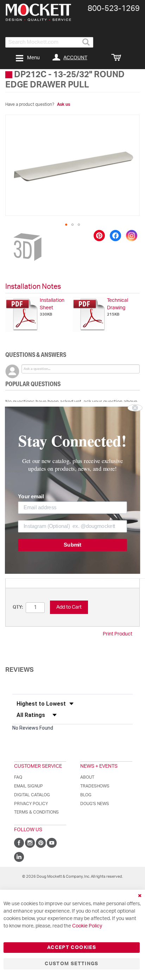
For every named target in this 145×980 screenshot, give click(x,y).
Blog (86, 795)
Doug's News (94, 804)
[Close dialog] (135, 407)
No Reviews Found (32, 728)
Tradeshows (94, 786)
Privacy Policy (31, 804)
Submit (72, 545)
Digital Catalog (32, 795)
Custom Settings (71, 963)
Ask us (63, 104)
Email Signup (28, 786)
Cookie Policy (87, 926)
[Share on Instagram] (131, 235)
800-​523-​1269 (114, 8)
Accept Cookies (71, 947)
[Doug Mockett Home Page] (38, 12)
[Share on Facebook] (115, 235)
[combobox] (49, 42)
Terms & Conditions (36, 812)
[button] (66, 224)
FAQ (18, 777)
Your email (31, 496)
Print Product (117, 634)
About (87, 777)
